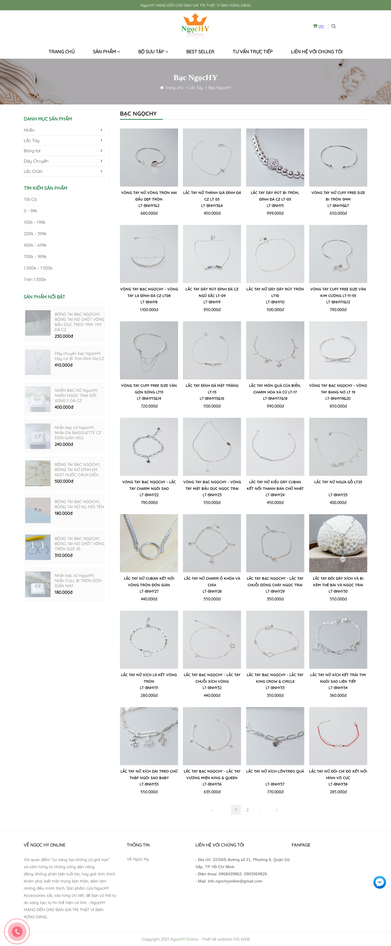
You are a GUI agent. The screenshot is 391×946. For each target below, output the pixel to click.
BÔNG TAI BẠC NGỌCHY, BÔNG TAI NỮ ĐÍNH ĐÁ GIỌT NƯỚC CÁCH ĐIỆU (77, 469)
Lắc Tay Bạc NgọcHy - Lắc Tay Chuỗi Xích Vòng (212, 678)
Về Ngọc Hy (138, 859)
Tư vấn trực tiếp (253, 51)
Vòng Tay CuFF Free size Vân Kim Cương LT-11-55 (338, 292)
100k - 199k (35, 222)
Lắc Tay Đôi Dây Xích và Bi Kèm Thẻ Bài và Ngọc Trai (338, 581)
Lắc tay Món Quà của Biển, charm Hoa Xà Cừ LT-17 (275, 388)
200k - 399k (35, 233)
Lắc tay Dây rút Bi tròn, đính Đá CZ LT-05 (275, 195)
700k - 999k (35, 256)
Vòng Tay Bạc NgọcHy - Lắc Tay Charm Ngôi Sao (149, 485)
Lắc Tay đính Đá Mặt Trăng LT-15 (212, 388)
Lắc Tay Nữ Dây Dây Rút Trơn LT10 (275, 292)
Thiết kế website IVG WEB (226, 939)
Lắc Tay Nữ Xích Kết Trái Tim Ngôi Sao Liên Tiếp (338, 678)
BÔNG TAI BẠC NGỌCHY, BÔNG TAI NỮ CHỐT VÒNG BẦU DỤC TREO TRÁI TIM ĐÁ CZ (79, 322)
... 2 (275, 809)
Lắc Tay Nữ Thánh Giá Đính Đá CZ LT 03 (212, 195)
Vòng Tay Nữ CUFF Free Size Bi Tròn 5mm (338, 195)
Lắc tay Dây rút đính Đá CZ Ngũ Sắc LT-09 (211, 292)
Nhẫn (29, 130)
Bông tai (32, 150)
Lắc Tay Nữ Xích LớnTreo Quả (275, 771)
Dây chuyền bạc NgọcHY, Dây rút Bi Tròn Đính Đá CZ (79, 356)
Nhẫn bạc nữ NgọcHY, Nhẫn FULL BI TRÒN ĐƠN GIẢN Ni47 (78, 580)
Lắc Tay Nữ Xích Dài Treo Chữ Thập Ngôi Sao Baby (149, 774)
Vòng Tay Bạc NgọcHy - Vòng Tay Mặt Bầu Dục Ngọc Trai (212, 485)
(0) (320, 26)
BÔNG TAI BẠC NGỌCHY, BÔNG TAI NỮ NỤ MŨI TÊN (79, 504)
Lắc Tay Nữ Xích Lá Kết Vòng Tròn (149, 678)
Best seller (200, 51)
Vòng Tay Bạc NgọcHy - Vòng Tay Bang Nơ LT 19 (338, 388)
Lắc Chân (33, 171)
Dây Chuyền (36, 161)
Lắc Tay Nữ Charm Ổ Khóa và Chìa (212, 581)
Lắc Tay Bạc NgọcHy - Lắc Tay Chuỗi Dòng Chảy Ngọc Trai (275, 581)
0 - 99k (30, 210)
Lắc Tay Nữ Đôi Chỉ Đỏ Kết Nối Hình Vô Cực (338, 774)
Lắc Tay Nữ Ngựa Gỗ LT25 (338, 482)
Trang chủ (62, 51)
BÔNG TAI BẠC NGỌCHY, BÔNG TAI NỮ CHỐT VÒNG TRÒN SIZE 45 (79, 543)
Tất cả (30, 199)
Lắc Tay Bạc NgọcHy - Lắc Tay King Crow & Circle (275, 678)
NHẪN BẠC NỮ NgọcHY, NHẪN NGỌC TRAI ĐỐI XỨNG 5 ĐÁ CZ (76, 395)
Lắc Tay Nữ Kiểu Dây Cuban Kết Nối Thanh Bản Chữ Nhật (275, 485)
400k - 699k (35, 245)
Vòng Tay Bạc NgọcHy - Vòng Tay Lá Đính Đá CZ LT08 (149, 292)
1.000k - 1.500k (38, 268)
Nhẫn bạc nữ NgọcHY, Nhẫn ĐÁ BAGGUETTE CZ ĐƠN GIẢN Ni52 (78, 432)
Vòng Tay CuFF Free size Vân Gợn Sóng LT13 (149, 388)
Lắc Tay (196, 87)
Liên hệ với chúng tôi (317, 51)
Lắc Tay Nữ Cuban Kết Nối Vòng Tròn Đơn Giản (149, 581)
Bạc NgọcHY (219, 87)
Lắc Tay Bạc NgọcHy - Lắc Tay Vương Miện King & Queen (212, 774)
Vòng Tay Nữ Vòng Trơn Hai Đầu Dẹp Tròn (149, 195)
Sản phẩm (105, 51)
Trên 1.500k (35, 279)
